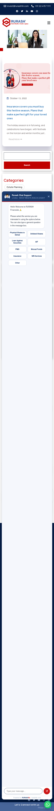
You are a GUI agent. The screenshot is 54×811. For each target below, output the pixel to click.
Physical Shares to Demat (17, 233)
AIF (36, 241)
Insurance (17, 256)
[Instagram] (37, 11)
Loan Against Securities (17, 241)
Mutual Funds (36, 249)
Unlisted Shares (36, 233)
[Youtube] (32, 11)
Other (17, 263)
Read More (14, 139)
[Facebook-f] (17, 11)
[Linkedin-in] (27, 11)
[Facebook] (29, 800)
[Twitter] (22, 11)
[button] (48, 23)
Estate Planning (14, 187)
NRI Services (37, 256)
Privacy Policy (44, 807)
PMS (17, 249)
